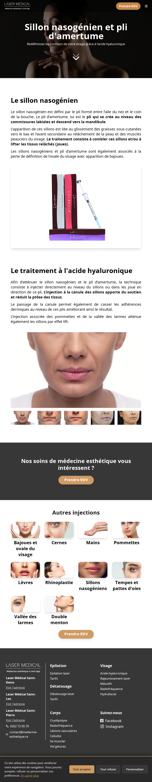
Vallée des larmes (25, 619)
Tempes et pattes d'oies (127, 585)
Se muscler (57, 741)
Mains (93, 542)
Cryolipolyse (58, 720)
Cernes (59, 542)
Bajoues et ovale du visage (25, 548)
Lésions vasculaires (63, 731)
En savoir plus (30, 775)
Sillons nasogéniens (93, 585)
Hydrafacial (108, 694)
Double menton (59, 619)
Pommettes (126, 542)
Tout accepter (82, 769)
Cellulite (55, 736)
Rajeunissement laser (115, 678)
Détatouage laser (62, 694)
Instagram (114, 726)
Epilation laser (60, 673)
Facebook (113, 720)
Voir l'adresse (15, 688)
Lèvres (25, 582)
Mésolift (106, 684)
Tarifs (54, 678)
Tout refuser (108, 769)
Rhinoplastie (59, 582)
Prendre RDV (128, 6)
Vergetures (58, 746)
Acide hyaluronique (113, 673)
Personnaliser (135, 769)
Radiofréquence (111, 689)
